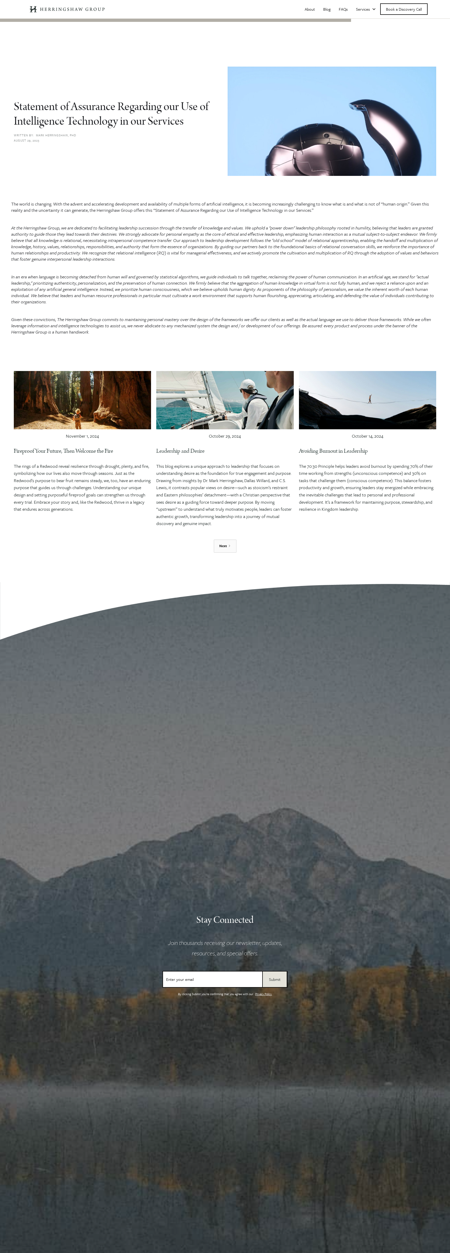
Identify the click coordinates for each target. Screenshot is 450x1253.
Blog (326, 9)
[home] (67, 9)
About (310, 9)
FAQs (343, 9)
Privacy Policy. (263, 994)
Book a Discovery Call (404, 9)
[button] (366, 9)
